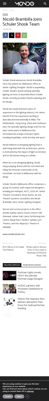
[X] (11, 35)
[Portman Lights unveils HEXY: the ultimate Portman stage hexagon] (9, 275)
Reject (19, 396)
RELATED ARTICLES (12, 265)
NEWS (12, 10)
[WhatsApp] (24, 35)
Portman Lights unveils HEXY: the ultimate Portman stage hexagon (30, 275)
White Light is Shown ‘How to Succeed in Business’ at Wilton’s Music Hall (36, 251)
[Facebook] (5, 35)
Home (5, 10)
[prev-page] (4, 315)
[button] (4, 3)
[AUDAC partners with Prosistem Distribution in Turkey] (9, 289)
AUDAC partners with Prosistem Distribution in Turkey (30, 288)
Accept (7, 396)
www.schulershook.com (14, 234)
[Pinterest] (18, 35)
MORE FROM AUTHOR (32, 265)
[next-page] (8, 315)
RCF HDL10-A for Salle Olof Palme (13, 248)
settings (30, 391)
